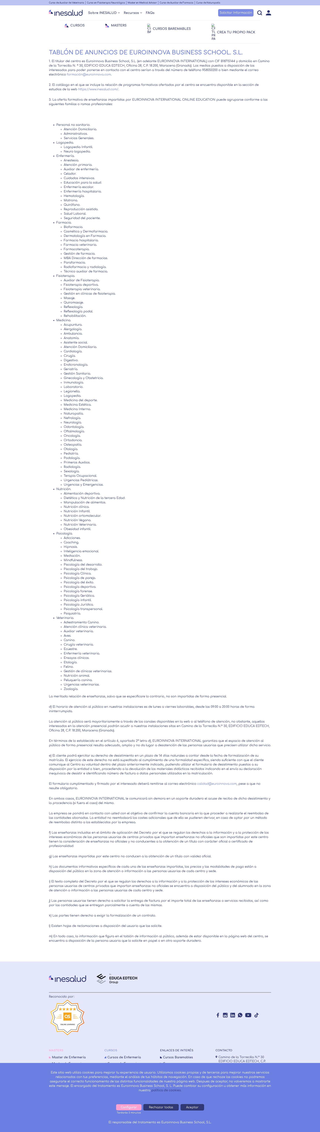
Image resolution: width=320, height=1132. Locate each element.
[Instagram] (225, 1015)
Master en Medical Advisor (142, 3)
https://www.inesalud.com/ (98, 89)
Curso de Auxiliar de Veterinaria (66, 3)
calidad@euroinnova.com (217, 784)
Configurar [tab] (129, 1107)
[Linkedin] (232, 1015)
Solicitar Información (236, 12)
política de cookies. (166, 1090)
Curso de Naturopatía (208, 3)
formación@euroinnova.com (89, 74)
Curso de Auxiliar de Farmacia (176, 3)
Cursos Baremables (178, 1057)
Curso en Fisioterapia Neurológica (106, 3)
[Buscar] (259, 13)
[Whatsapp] (240, 1015)
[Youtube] (248, 1015)
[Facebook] (218, 1015)
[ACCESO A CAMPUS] (268, 12)
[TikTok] (256, 1015)
